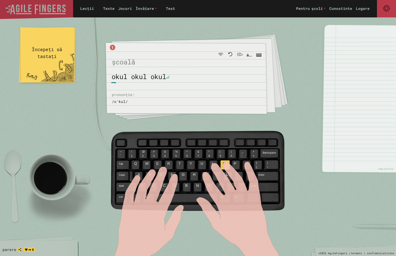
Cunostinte (340, 8)
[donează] (29, 249)
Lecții (87, 8)
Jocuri (125, 8)
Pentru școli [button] (309, 8)
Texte (109, 8)
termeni (356, 253)
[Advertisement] (361, 98)
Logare (363, 8)
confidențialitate (380, 253)
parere (9, 249)
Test (170, 8)
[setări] (386, 8)
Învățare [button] (145, 8)
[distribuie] (20, 249)
